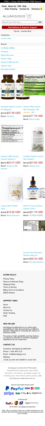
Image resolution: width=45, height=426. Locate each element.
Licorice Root (6, 38)
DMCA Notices (9, 292)
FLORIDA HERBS (8, 48)
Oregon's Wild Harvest (10, 62)
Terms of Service (10, 287)
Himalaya (4, 51)
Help (24, 6)
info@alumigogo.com (17, 354)
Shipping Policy (9, 284)
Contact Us (24, 9)
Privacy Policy (8, 278)
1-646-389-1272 (15, 351)
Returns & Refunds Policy (13, 281)
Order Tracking (11, 9)
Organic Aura (6, 65)
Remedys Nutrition (8, 69)
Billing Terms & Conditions (13, 290)
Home (4, 6)
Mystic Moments (7, 55)
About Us (12, 6)
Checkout (36, 9)
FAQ (19, 6)
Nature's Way (6, 58)
